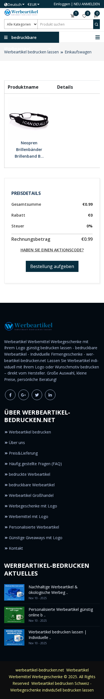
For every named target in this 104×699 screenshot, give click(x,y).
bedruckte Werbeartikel (29, 474)
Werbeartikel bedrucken (30, 432)
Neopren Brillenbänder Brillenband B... (29, 149)
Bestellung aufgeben (52, 266)
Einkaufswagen (78, 51)
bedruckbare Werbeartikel (32, 484)
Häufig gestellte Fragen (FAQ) (35, 463)
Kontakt (16, 548)
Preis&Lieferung (23, 453)
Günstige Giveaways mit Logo (35, 537)
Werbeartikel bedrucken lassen (31, 51)
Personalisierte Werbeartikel (34, 527)
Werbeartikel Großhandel (31, 495)
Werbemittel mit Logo (28, 516)
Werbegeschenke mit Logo (33, 506)
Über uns (17, 442)
